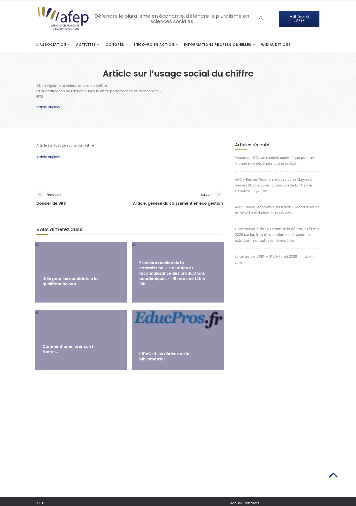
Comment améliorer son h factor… (68, 349)
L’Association (51, 44)
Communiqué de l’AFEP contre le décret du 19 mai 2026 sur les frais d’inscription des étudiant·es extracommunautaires (277, 234)
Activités (86, 44)
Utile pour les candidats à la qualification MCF (70, 281)
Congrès (115, 44)
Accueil (236, 503)
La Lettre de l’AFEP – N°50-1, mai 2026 (269, 256)
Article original (48, 107)
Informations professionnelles (217, 44)
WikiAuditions (276, 44)
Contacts (251, 503)
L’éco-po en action (154, 44)
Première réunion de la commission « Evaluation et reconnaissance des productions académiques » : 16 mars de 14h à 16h (172, 273)
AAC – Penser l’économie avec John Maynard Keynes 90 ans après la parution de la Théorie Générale (273, 185)
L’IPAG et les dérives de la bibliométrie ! (164, 356)
